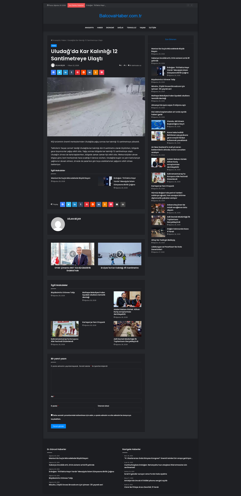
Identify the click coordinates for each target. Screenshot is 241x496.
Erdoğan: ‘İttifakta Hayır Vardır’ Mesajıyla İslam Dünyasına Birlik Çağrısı (113, 5)
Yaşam (142, 28)
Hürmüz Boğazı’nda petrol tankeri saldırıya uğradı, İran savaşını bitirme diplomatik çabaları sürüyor (168, 195)
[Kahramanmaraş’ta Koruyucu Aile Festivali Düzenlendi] (65, 329)
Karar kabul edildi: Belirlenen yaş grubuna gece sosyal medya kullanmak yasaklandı (177, 136)
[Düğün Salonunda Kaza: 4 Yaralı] (158, 232)
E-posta (54, 406)
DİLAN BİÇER (60, 65)
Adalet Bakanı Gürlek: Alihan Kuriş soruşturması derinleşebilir (127, 311)
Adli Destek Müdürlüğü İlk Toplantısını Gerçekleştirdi (126, 340)
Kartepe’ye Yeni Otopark (93, 322)
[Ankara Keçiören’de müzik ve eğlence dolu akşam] (158, 208)
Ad (52, 396)
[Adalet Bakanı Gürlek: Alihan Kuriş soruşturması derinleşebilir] (127, 299)
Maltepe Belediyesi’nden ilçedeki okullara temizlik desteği (93, 294)
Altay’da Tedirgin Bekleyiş (163, 240)
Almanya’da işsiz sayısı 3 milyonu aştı (168, 105)
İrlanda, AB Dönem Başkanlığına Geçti (175, 122)
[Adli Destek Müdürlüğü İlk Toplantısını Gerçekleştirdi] (127, 329)
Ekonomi (110, 28)
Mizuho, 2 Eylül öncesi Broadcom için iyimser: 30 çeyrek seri (168, 87)
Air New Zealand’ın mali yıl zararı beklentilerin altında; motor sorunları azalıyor (168, 150)
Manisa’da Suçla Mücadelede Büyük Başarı (70, 178)
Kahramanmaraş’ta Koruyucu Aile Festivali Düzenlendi (64, 340)
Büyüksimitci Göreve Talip (63, 292)
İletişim (152, 28)
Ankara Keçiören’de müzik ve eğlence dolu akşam (177, 207)
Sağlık (120, 28)
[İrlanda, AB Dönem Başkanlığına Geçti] (158, 124)
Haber (100, 28)
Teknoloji (131, 28)
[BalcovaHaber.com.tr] (120, 16)
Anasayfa (89, 28)
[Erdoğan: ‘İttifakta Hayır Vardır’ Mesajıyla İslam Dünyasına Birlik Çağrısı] (105, 181)
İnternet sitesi (103, 406)
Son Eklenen (170, 39)
